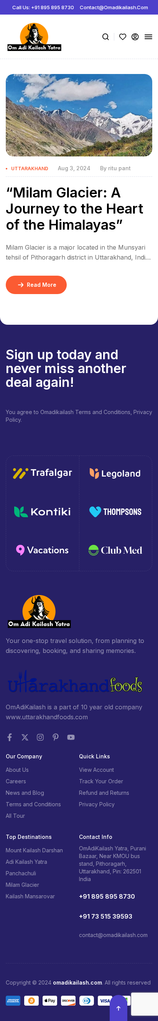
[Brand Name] (42, 475)
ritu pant (119, 168)
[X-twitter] (25, 737)
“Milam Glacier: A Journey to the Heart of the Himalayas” (74, 208)
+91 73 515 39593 (105, 916)
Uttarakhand (29, 168)
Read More (41, 284)
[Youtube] (71, 737)
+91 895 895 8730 (107, 896)
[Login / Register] (135, 37)
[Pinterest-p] (55, 737)
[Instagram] (40, 737)
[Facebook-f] (9, 737)
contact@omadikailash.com (113, 935)
